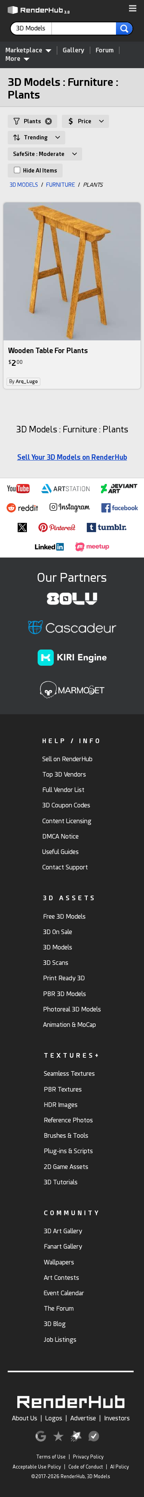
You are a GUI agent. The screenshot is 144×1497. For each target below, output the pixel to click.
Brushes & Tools (66, 1135)
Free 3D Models (64, 916)
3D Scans (55, 962)
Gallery (73, 50)
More (12, 58)
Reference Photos (68, 1120)
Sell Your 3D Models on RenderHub (72, 457)
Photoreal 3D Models (72, 1009)
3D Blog (55, 1324)
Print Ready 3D (64, 978)
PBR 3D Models (64, 994)
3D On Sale (57, 932)
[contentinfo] (34, 28)
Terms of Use (51, 1457)
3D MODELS (24, 185)
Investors (117, 1418)
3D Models (57, 947)
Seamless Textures (69, 1073)
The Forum (59, 1308)
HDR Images (61, 1105)
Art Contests (61, 1277)
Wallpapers (59, 1262)
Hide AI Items (39, 170)
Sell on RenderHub (67, 759)
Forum (105, 50)
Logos (53, 1418)
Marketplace (23, 50)
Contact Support (65, 867)
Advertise (83, 1418)
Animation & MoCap (69, 1024)
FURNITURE (60, 185)
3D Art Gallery (63, 1231)
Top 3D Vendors (64, 774)
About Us (24, 1418)
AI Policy (119, 1467)
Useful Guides (60, 852)
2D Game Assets (66, 1166)
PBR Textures (63, 1089)
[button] (132, 9)
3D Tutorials (61, 1182)
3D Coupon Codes (66, 805)
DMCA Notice (60, 836)
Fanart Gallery (63, 1246)
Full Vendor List (63, 790)
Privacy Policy (88, 1457)
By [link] (23, 381)
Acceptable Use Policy (37, 1467)
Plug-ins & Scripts (68, 1151)
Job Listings (60, 1339)
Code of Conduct (85, 1467)
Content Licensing (66, 821)
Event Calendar (64, 1293)
